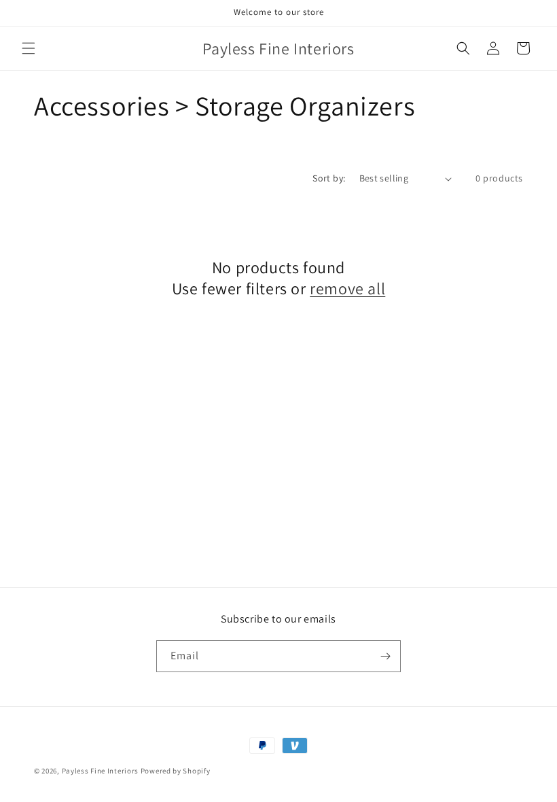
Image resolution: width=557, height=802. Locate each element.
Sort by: (328, 178)
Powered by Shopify (176, 770)
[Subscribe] (385, 656)
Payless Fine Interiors (100, 770)
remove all (347, 288)
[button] (28, 48)
